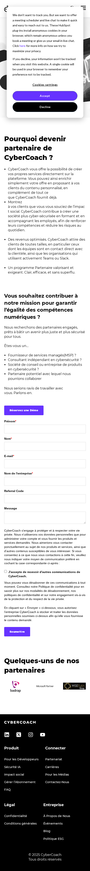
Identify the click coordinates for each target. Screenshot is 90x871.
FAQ (7, 789)
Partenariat (53, 759)
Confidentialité (15, 816)
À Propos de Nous (56, 816)
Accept (45, 96)
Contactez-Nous (57, 782)
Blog (46, 831)
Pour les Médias (57, 774)
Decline (45, 107)
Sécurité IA (12, 767)
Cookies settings (45, 84)
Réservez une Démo (24, 410)
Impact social (14, 774)
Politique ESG (53, 839)
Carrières (52, 767)
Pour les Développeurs (21, 759)
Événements (53, 823)
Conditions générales (20, 823)
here (22, 46)
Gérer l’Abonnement (20, 782)
